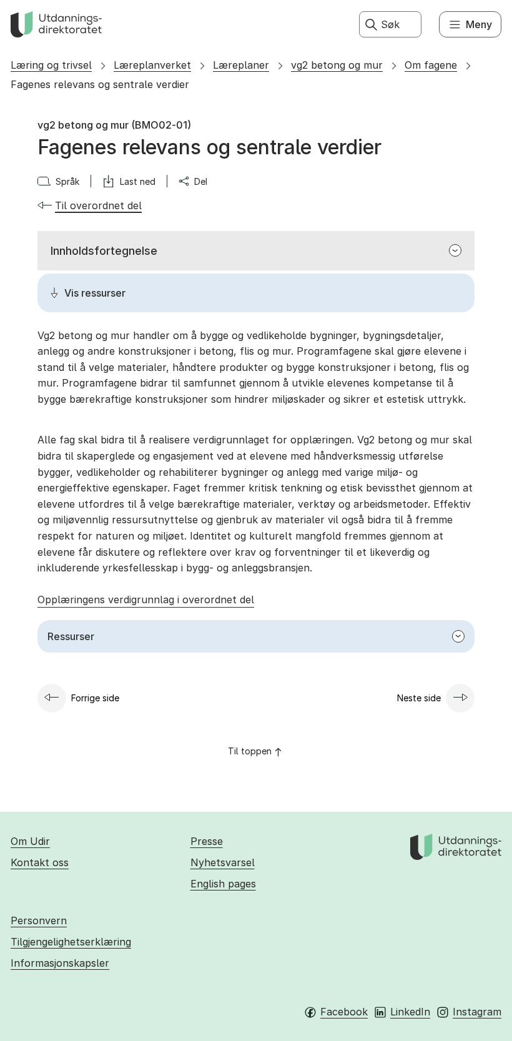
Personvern (39, 920)
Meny (479, 24)
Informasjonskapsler (60, 963)
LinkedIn (410, 1011)
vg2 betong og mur (337, 65)
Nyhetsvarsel (222, 862)
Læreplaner (241, 65)
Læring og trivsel (51, 65)
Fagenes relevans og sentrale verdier (100, 84)
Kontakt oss (40, 862)
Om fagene (431, 65)
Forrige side (95, 698)
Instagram (477, 1011)
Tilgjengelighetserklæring (71, 941)
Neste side (419, 698)
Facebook (344, 1011)
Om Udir (30, 841)
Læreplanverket (152, 65)
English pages (223, 883)
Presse (206, 841)
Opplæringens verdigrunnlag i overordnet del (145, 599)
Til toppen (250, 751)
